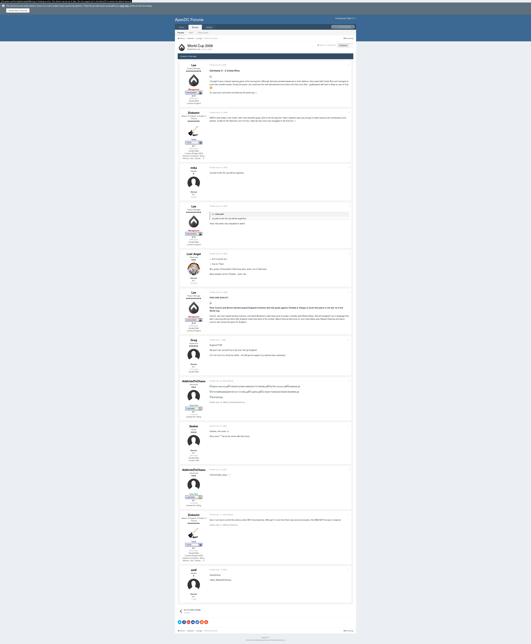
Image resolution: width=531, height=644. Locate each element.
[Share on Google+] (188, 622)
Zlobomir (194, 113)
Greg (194, 340)
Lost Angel (194, 254)
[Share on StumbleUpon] (206, 622)
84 (194, 96)
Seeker (193, 426)
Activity (209, 27)
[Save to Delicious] (197, 622)
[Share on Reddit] (202, 622)
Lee (198, 49)
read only (124, 5)
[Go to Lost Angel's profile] (194, 269)
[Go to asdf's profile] (194, 585)
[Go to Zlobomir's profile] (194, 130)
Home (181, 27)
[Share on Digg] (193, 622)
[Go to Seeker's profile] (194, 441)
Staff (191, 32)
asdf (194, 570)
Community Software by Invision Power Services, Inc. (265, 640)
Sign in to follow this (328, 45)
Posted (218, 64)
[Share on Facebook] (184, 622)
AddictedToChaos (193, 381)
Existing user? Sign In (344, 18)
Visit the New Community (17, 10)
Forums (180, 32)
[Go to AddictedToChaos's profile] (194, 396)
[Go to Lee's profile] (181, 47)
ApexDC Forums (189, 19)
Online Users (203, 32)
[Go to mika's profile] (194, 183)
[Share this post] (349, 64)
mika (194, 168)
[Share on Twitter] (180, 622)
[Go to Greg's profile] (194, 355)
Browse (195, 27)
